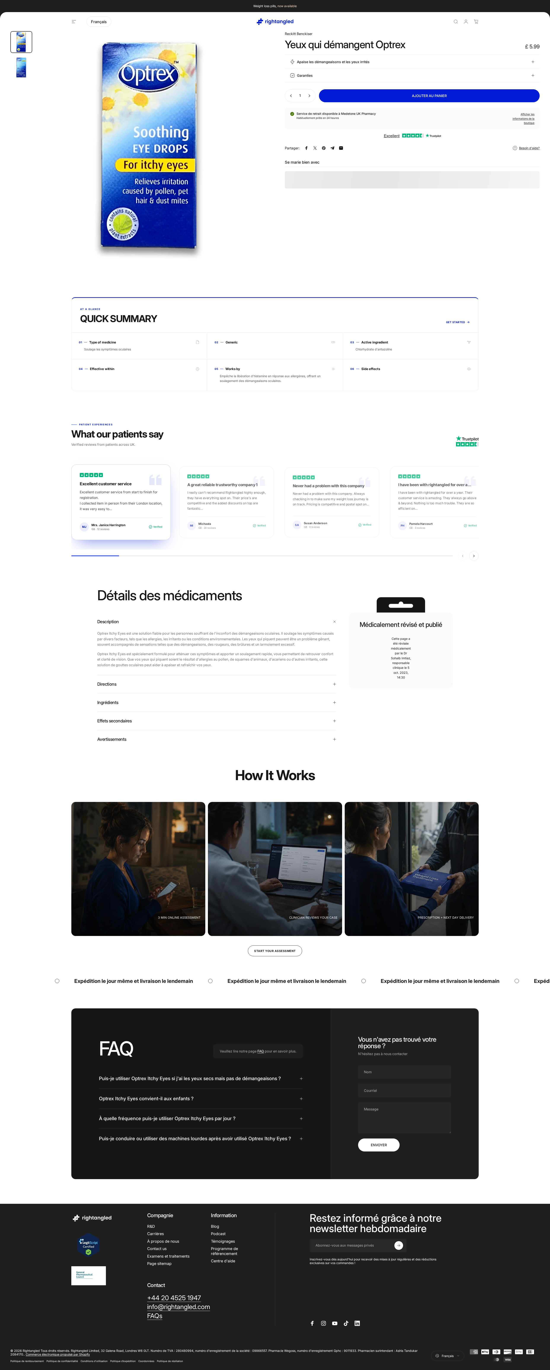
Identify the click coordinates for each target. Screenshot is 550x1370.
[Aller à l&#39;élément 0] (21, 42)
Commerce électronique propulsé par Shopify (58, 1354)
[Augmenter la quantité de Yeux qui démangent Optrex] (310, 95)
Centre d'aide (223, 1261)
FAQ (260, 1051)
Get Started (455, 322)
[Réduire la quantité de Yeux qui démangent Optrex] (290, 95)
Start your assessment (275, 951)
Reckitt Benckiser (298, 34)
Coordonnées (146, 1361)
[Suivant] (254, 156)
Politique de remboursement (27, 1361)
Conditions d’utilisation (94, 1361)
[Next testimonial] (474, 556)
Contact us (157, 1248)
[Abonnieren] (398, 1245)
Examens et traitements (168, 1256)
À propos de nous (163, 1241)
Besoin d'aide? (529, 148)
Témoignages (223, 1241)
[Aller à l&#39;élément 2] (21, 67)
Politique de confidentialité (62, 1361)
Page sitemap (159, 1263)
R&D (151, 1226)
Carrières (155, 1233)
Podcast (218, 1233)
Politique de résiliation (170, 1361)
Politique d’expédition (123, 1361)
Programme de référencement (224, 1251)
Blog (215, 1226)
